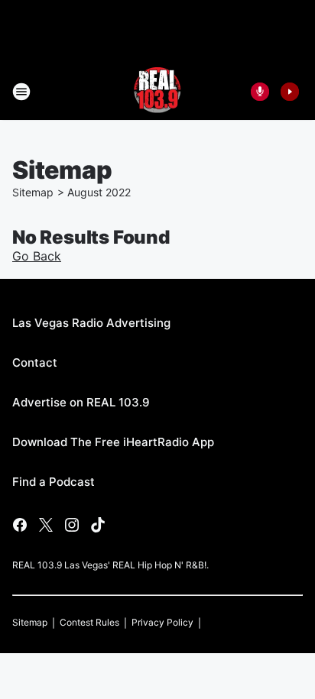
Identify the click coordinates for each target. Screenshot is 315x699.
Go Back (36, 256)
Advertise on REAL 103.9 (81, 402)
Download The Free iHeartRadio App (113, 442)
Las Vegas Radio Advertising (91, 323)
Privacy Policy (162, 622)
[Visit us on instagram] (72, 525)
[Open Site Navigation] (21, 92)
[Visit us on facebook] (20, 525)
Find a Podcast (53, 481)
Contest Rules (89, 622)
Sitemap (33, 192)
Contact (34, 362)
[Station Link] (157, 91)
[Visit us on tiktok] (98, 525)
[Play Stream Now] (290, 92)
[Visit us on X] (46, 525)
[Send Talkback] (260, 92)
